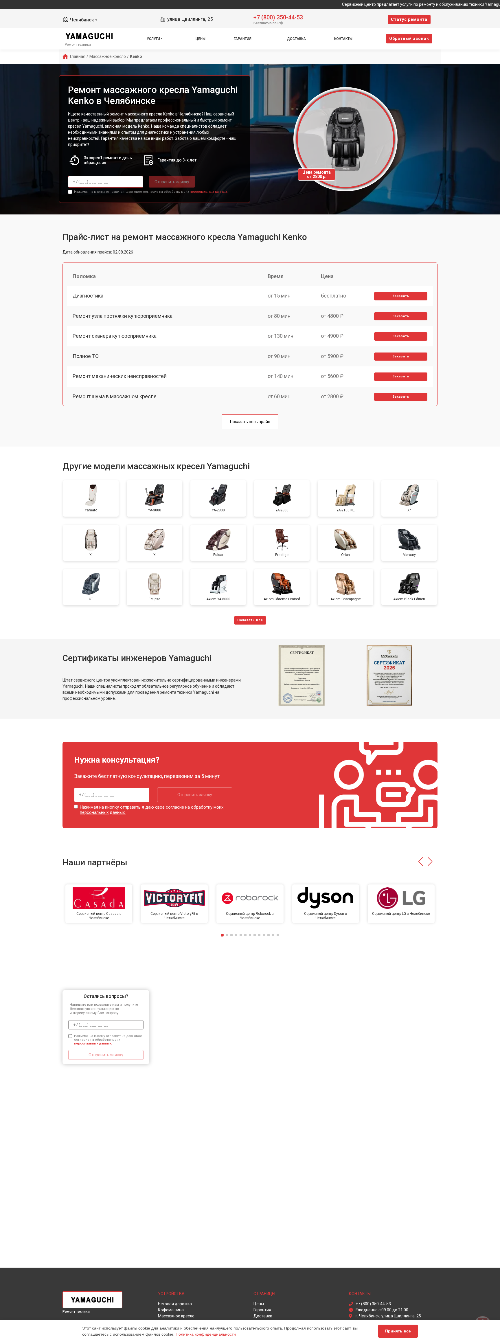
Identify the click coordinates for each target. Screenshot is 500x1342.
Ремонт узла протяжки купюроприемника (122, 316)
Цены (200, 39)
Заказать (400, 296)
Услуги (153, 39)
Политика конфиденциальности (206, 1334)
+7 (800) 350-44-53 (278, 17)
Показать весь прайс (250, 421)
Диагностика (88, 296)
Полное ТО (86, 356)
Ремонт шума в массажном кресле (115, 396)
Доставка (296, 39)
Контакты (343, 39)
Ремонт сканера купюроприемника (115, 336)
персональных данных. (209, 192)
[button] (420, 861)
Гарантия (242, 39)
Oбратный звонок (409, 38)
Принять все (398, 1331)
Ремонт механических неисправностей (120, 376)
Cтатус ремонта (409, 19)
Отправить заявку (172, 181)
